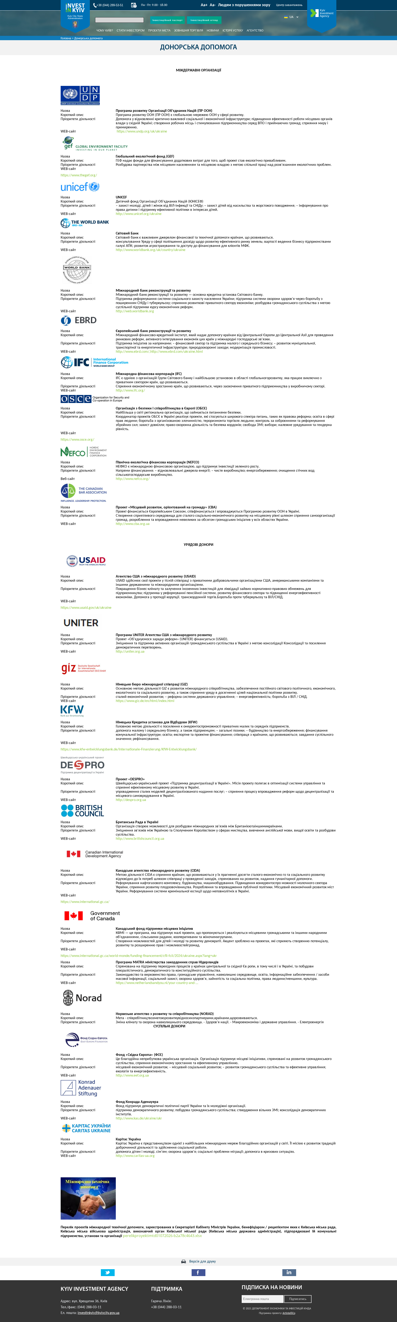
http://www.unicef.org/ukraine (139, 214)
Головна (66, 38)
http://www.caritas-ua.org (135, 1156)
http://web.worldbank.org (135, 311)
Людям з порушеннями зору (244, 5)
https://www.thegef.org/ (79, 175)
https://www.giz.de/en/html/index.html (145, 701)
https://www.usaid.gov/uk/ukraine (86, 608)
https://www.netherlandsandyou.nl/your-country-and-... (157, 983)
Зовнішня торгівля (188, 30)
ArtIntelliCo (289, 1313)
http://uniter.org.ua (130, 652)
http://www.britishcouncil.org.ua (140, 839)
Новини (213, 30)
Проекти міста (159, 30)
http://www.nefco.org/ (133, 479)
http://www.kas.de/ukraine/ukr (139, 1118)
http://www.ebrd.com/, (133, 352)
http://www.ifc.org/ (130, 390)
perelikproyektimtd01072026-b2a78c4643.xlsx (162, 1235)
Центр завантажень (289, 5)
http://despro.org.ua (131, 800)
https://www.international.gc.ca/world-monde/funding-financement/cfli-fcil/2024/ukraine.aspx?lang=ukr (139, 956)
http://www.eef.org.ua (132, 1075)
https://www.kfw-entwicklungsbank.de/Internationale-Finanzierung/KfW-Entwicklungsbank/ (129, 749)
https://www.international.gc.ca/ (85, 902)
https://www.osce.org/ (77, 440)
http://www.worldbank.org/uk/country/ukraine (150, 250)
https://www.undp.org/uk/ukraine (142, 131)
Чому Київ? (104, 30)
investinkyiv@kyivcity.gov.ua (98, 1313)
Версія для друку (202, 1261)
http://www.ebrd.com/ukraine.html (176, 352)
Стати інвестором (131, 30)
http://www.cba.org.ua (133, 524)
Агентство (255, 30)
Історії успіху (233, 30)
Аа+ (204, 5)
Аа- (213, 5)
